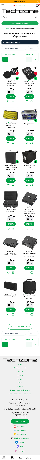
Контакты (20, 375)
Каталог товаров (21, 23)
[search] (36, 17)
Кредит (20, 379)
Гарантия (20, 371)
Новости (20, 386)
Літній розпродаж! (20, 2)
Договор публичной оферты (20, 390)
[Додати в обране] (8, 101)
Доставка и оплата (20, 368)
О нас (20, 364)
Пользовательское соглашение (20, 394)
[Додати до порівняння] (13, 101)
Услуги (20, 383)
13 (35, 59)
